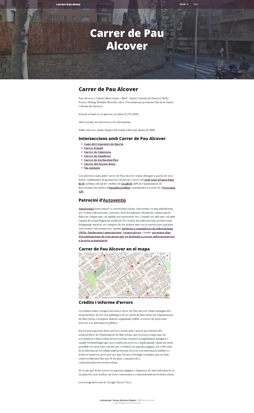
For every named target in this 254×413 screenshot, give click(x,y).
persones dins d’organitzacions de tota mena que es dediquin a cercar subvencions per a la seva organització (127, 236)
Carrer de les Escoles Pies (101, 159)
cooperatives (132, 232)
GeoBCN (126, 183)
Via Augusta (92, 167)
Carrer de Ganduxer (97, 156)
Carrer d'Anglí (93, 148)
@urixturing (105, 400)
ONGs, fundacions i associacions (100, 232)
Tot (196, 4)
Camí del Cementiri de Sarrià (103, 144)
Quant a (184, 4)
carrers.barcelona (68, 4)
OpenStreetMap (119, 187)
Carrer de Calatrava (97, 152)
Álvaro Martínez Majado (124, 400)
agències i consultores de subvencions (147, 228)
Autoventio (114, 200)
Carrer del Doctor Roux (99, 163)
